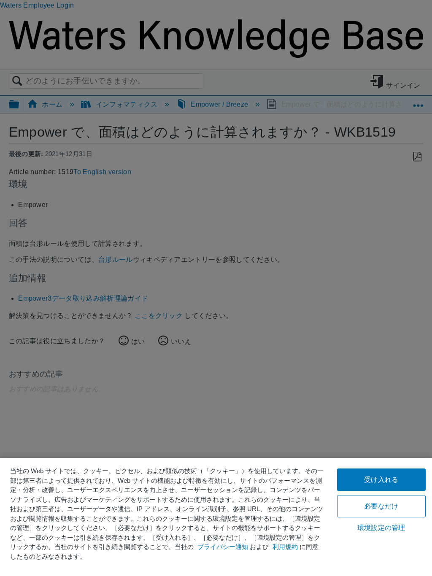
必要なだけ (381, 506)
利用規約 (285, 546)
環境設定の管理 (381, 527)
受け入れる (381, 479)
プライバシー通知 (222, 546)
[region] (216, 517)
